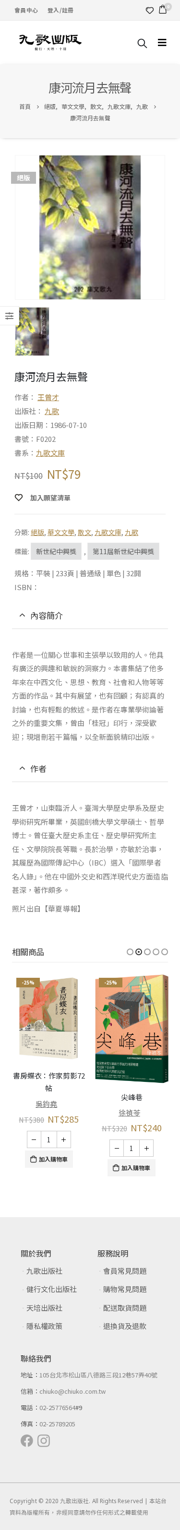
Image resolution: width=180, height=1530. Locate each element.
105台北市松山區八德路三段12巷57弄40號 (98, 1374)
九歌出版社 (44, 1271)
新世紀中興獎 (56, 551)
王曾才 (48, 397)
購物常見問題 (124, 1289)
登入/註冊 (60, 10)
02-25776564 (57, 1407)
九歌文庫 (50, 453)
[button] (130, 952)
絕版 (37, 532)
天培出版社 (44, 1308)
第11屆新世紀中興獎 (123, 551)
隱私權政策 (44, 1326)
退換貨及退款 (124, 1326)
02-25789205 (57, 1423)
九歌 (52, 411)
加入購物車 (53, 1159)
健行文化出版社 (51, 1289)
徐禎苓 (129, 1112)
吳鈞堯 (46, 1104)
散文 (84, 532)
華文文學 (61, 532)
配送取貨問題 (124, 1308)
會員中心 (26, 10)
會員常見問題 (124, 1271)
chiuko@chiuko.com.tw (72, 1391)
